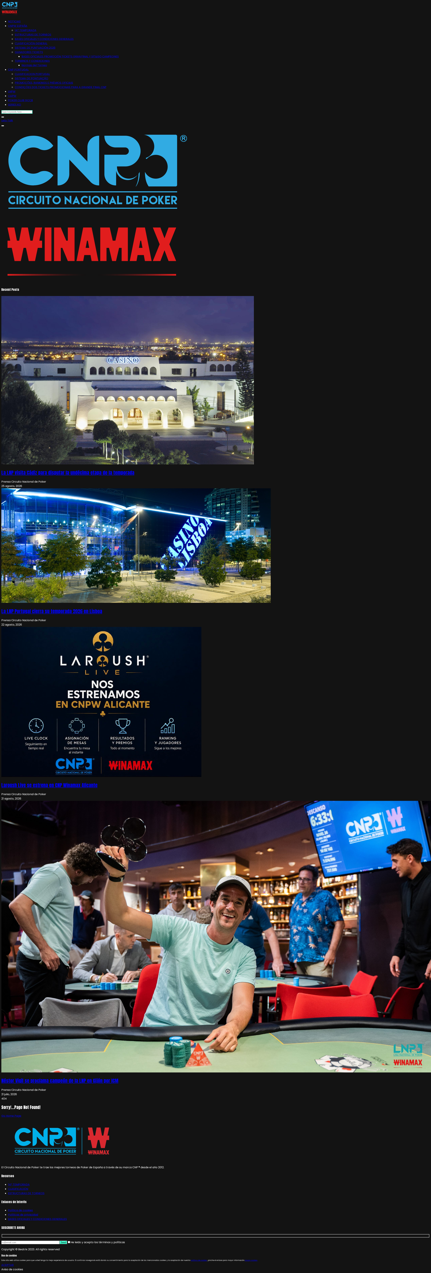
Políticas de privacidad (23, 1215)
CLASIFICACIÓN (18, 1189)
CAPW (12, 96)
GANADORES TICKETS (29, 52)
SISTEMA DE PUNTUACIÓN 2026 (35, 48)
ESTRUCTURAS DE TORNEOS (33, 35)
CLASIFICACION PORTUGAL (32, 74)
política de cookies (199, 1260)
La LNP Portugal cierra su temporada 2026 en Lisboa (51, 611)
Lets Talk (7, 120)
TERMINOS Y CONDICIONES (32, 61)
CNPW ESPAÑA (17, 26)
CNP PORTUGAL (18, 70)
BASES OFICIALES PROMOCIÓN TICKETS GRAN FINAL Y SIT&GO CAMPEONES (70, 56)
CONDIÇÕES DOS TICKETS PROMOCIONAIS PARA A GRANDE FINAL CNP (60, 87)
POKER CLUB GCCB (20, 100)
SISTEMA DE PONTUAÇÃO (31, 78)
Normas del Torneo (34, 65)
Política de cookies (20, 1210)
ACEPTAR (7, 1265)
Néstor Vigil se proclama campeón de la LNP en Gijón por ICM (59, 1080)
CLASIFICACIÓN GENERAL (31, 43)
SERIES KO (14, 105)
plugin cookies (251, 1260)
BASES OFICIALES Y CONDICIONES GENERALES (44, 39)
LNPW (11, 91)
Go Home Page (11, 1116)
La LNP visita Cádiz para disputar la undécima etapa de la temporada (67, 472)
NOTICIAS (14, 21)
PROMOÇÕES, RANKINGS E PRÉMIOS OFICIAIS (44, 83)
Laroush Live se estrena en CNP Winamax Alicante (49, 785)
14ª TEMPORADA (25, 30)
